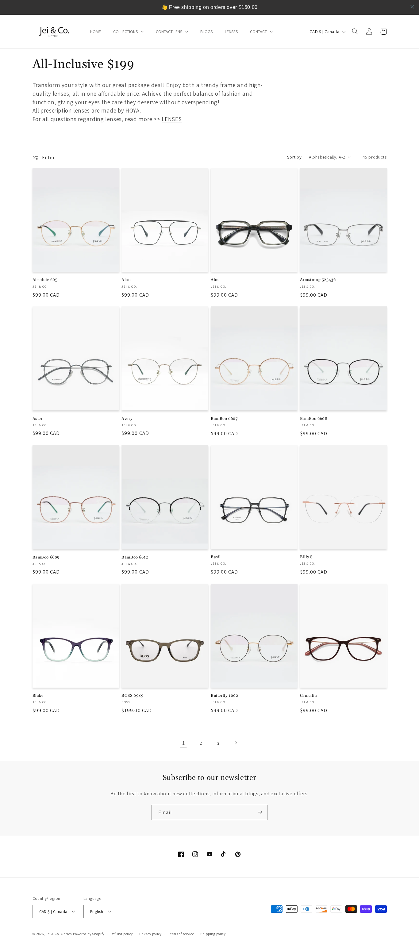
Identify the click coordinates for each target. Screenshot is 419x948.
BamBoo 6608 (314, 418)
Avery (126, 418)
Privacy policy (150, 933)
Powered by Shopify (88, 933)
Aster (38, 418)
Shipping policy (213, 933)
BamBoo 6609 (46, 557)
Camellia (308, 695)
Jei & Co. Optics (59, 933)
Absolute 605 (45, 279)
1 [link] (183, 742)
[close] (412, 6)
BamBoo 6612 (134, 557)
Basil (216, 557)
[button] (355, 32)
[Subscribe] (260, 812)
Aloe (215, 279)
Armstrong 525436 (318, 279)
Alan (126, 279)
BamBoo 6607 (224, 418)
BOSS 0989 (132, 695)
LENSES (172, 119)
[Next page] (236, 743)
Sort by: (294, 157)
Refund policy (122, 933)
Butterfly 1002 (224, 695)
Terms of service (181, 933)
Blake (38, 695)
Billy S (306, 557)
